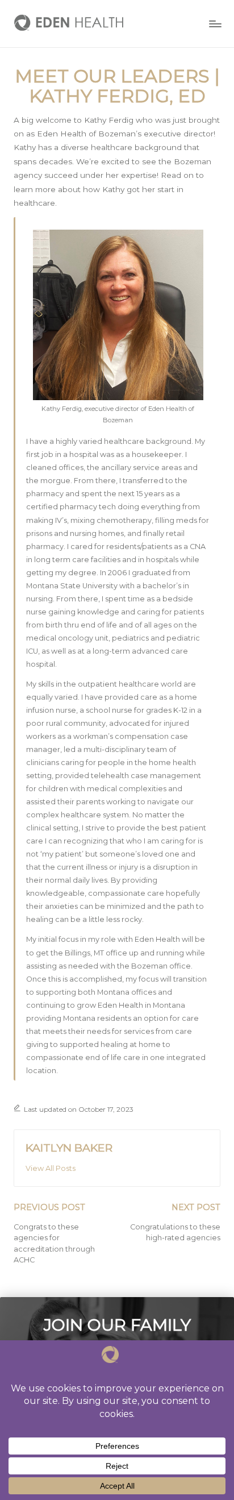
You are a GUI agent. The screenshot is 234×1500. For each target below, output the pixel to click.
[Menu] (214, 23)
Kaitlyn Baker (69, 1147)
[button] (51, 1169)
